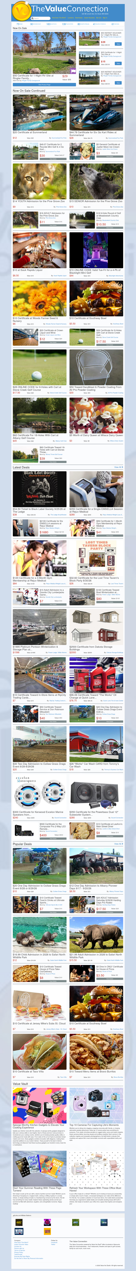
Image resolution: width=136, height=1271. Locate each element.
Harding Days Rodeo (108, 905)
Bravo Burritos (118, 1077)
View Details (53, 159)
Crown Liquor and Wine (53, 335)
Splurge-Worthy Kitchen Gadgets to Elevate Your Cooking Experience (38, 1126)
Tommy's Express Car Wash (113, 769)
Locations (71, 18)
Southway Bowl (118, 324)
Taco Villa (63, 1077)
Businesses (79, 18)
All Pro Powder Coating (115, 393)
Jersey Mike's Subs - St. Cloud (56, 1029)
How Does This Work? (59, 18)
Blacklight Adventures (116, 276)
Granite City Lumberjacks (54, 597)
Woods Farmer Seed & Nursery (56, 324)
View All (118, 467)
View (118, 44)
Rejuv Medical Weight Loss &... (113, 515)
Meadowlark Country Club (110, 220)
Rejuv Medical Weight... (53, 528)
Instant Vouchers (89, 18)
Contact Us (17, 1246)
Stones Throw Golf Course (54, 454)
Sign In (105, 18)
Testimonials (18, 1254)
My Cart (98, 18)
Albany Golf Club (61, 441)
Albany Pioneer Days (116, 891)
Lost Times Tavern (117, 583)
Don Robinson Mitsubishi (53, 714)
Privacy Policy (18, 1252)
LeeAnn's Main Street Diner (111, 829)
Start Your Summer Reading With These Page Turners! (37, 1189)
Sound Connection (61, 818)
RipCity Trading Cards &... (58, 701)
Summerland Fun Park (59, 138)
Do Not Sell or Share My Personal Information (28, 1258)
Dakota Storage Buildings (115, 652)
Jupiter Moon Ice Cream (110, 149)
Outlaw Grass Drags (108, 714)
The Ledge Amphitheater (59, 515)
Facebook (54, 1242)
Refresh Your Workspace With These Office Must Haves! (95, 1189)
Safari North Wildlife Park (58, 960)
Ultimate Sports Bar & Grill (54, 905)
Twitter (53, 1244)
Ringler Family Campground (31, 80)
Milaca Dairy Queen (116, 441)
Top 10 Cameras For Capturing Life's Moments (94, 1125)
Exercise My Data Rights (22, 1256)
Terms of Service (19, 1250)
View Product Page (44, 85)
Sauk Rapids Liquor (60, 275)
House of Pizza (50, 974)
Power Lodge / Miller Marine (111, 595)
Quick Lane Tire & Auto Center (113, 701)
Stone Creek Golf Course (110, 337)
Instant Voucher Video (21, 1244)
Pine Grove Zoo (61, 207)
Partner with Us (19, 1248)
